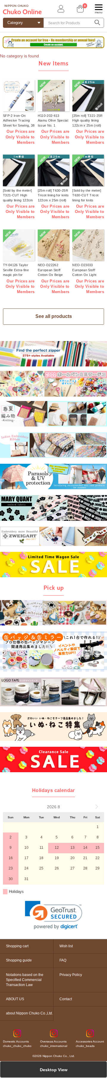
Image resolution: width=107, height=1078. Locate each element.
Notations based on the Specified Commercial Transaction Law (24, 980)
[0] (79, 8)
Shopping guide (19, 960)
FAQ (62, 960)
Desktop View (53, 1069)
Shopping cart (17, 946)
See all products (53, 316)
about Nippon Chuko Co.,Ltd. (29, 1013)
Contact (65, 999)
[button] (54, 915)
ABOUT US (15, 999)
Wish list (66, 946)
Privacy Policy (70, 975)
